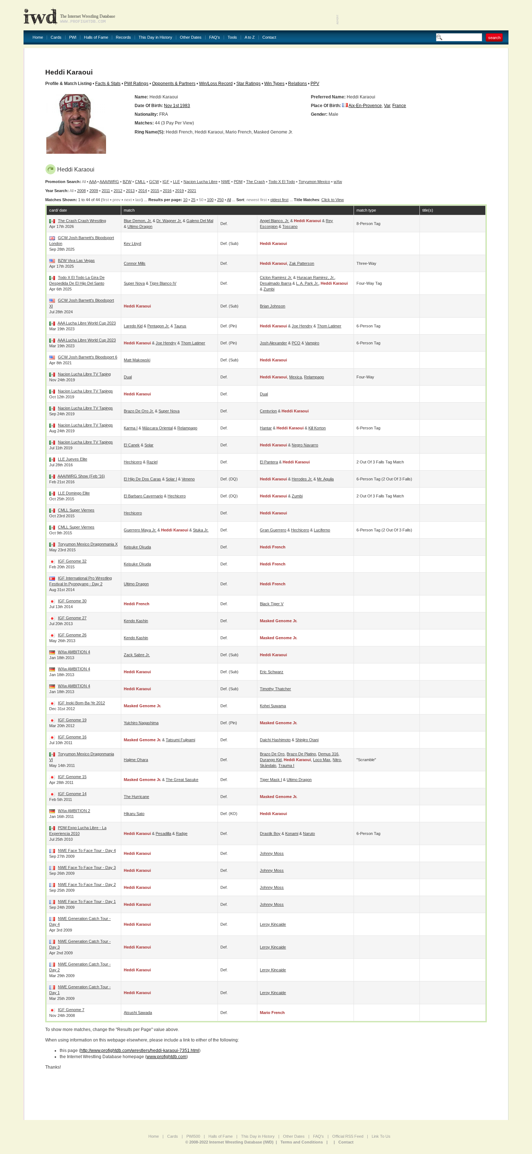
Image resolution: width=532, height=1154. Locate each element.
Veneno (188, 479)
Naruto (309, 833)
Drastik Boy (270, 833)
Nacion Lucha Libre (200, 181)
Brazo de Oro (272, 754)
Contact (269, 37)
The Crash (255, 181)
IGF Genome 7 (71, 1009)
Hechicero (133, 462)
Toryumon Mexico (314, 181)
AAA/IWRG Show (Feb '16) (81, 476)
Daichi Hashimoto (275, 740)
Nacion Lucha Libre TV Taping (84, 374)
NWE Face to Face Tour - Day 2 (87, 884)
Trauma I (286, 765)
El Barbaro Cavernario (143, 496)
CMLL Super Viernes (76, 510)
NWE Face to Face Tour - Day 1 (87, 901)
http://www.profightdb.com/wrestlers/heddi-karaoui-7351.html (139, 1050)
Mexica (295, 377)
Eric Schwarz (271, 672)
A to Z (250, 37)
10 (185, 200)
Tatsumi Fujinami (180, 740)
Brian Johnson (272, 306)
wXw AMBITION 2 (74, 811)
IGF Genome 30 (72, 601)
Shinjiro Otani (306, 740)
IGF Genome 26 (72, 635)
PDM (238, 181)
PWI (72, 37)
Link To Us (381, 1136)
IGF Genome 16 (72, 737)
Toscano (289, 226)
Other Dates (191, 37)
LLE (176, 181)
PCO (296, 343)
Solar (148, 445)
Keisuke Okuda (137, 547)
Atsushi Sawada (138, 1012)
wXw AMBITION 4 (74, 652)
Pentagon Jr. (158, 326)
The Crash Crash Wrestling (82, 221)
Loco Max (321, 760)
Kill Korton (317, 428)
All (229, 200)
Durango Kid (271, 760)
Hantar (266, 428)
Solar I (171, 479)
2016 (167, 190)
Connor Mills (134, 263)
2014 (142, 190)
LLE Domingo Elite (74, 493)
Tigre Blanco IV (162, 283)
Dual (128, 377)
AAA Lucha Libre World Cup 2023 (87, 323)
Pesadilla (163, 833)
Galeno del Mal (199, 221)
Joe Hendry (302, 326)
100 (210, 200)
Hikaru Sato (134, 813)
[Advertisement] (423, 14)
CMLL (140, 181)
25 (193, 200)
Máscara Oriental (157, 428)
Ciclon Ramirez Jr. (276, 277)
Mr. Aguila (325, 479)
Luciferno (322, 530)
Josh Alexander (273, 343)
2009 (93, 190)
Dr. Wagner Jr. (169, 221)
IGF (165, 181)
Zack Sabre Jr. (137, 655)
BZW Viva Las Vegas (76, 260)
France (399, 105)
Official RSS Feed (347, 1136)
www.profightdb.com (166, 1056)
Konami (291, 833)
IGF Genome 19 (72, 720)
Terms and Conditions (301, 1142)
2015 (155, 190)
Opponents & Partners (173, 83)
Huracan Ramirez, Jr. (315, 277)
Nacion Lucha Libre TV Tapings (85, 391)
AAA (92, 181)
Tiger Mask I (271, 779)
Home (38, 37)
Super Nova (134, 283)
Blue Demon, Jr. (138, 221)
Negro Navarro (305, 445)
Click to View (332, 200)
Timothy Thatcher (275, 689)
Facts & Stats (108, 83)
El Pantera (269, 462)
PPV (315, 83)
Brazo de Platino (301, 754)
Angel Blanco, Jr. (274, 221)
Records (123, 37)
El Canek (132, 445)
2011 (106, 190)
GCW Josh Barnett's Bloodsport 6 (87, 357)
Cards (56, 37)
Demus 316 (328, 754)
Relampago (314, 377)
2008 (81, 190)
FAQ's (214, 37)
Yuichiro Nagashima (141, 723)
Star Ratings (248, 83)
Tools (232, 37)
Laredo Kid (133, 326)
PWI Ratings (136, 83)
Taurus (180, 326)
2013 (130, 190)
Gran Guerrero (273, 530)
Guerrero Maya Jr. (140, 530)
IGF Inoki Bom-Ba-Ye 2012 (81, 703)
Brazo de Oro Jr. (139, 411)
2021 (191, 190)
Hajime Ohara (136, 760)
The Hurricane (136, 796)
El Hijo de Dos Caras (142, 479)
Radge (181, 833)
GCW (154, 181)
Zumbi (268, 289)
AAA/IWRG (109, 181)
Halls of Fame (96, 37)
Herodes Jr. (302, 479)
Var (387, 105)
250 (220, 200)
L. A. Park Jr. (307, 283)
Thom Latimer (329, 326)
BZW (127, 181)
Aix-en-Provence (365, 105)
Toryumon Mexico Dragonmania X (88, 544)
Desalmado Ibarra (275, 283)
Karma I (131, 428)
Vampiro (312, 343)
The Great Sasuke (182, 779)
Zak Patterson (301, 263)
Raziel (152, 462)
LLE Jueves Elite (72, 459)
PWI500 (193, 1136)
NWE (225, 181)
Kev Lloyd (132, 243)
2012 (118, 190)
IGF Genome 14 (72, 794)
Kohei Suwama (273, 706)
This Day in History (155, 37)
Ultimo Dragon (139, 226)
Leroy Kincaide (273, 924)
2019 (179, 190)
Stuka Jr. (200, 530)
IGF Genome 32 (72, 561)
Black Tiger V (271, 604)
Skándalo (268, 765)
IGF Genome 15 (72, 777)
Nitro (337, 760)
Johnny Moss (272, 853)
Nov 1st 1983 (177, 105)
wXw (338, 181)
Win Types (274, 83)
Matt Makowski (137, 360)
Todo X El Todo (282, 181)
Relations (297, 83)
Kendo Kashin (136, 621)
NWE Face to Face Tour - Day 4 (87, 850)
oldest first (279, 200)
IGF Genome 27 (72, 618)
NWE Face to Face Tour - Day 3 (87, 867)
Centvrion (268, 411)
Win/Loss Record (216, 83)
